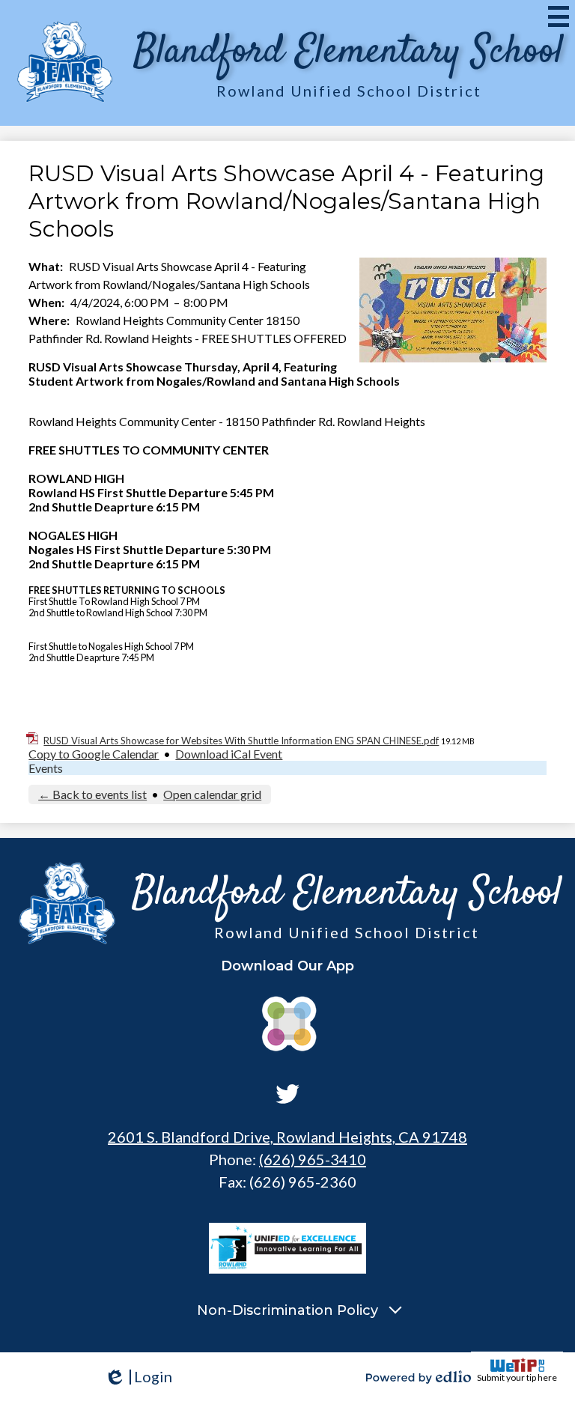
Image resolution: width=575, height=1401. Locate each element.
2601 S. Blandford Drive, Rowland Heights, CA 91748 (287, 1137)
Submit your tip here (517, 1377)
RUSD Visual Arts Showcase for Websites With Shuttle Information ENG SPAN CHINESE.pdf (241, 741)
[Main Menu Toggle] (558, 16)
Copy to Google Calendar (93, 754)
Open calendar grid (212, 794)
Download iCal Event (228, 754)
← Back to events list (92, 794)
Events (45, 768)
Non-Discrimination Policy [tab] (287, 1310)
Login (138, 1376)
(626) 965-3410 (312, 1159)
